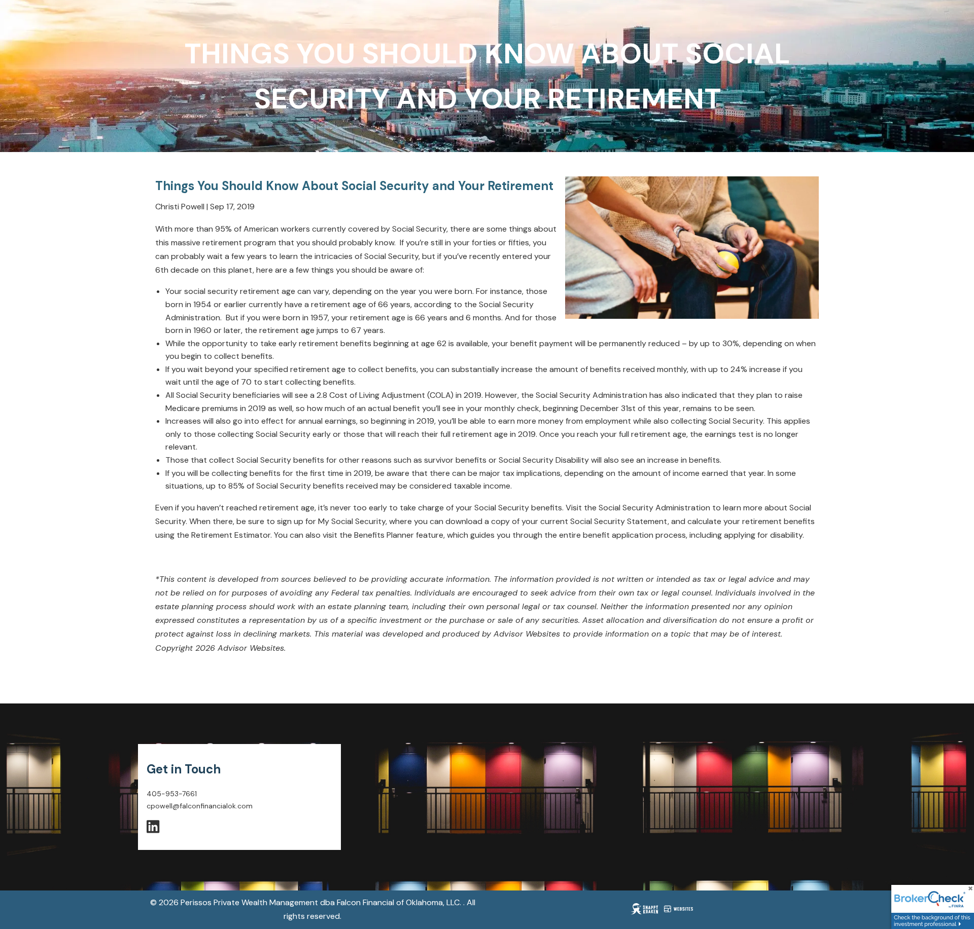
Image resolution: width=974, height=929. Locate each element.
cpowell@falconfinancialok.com (200, 805)
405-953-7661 (172, 793)
